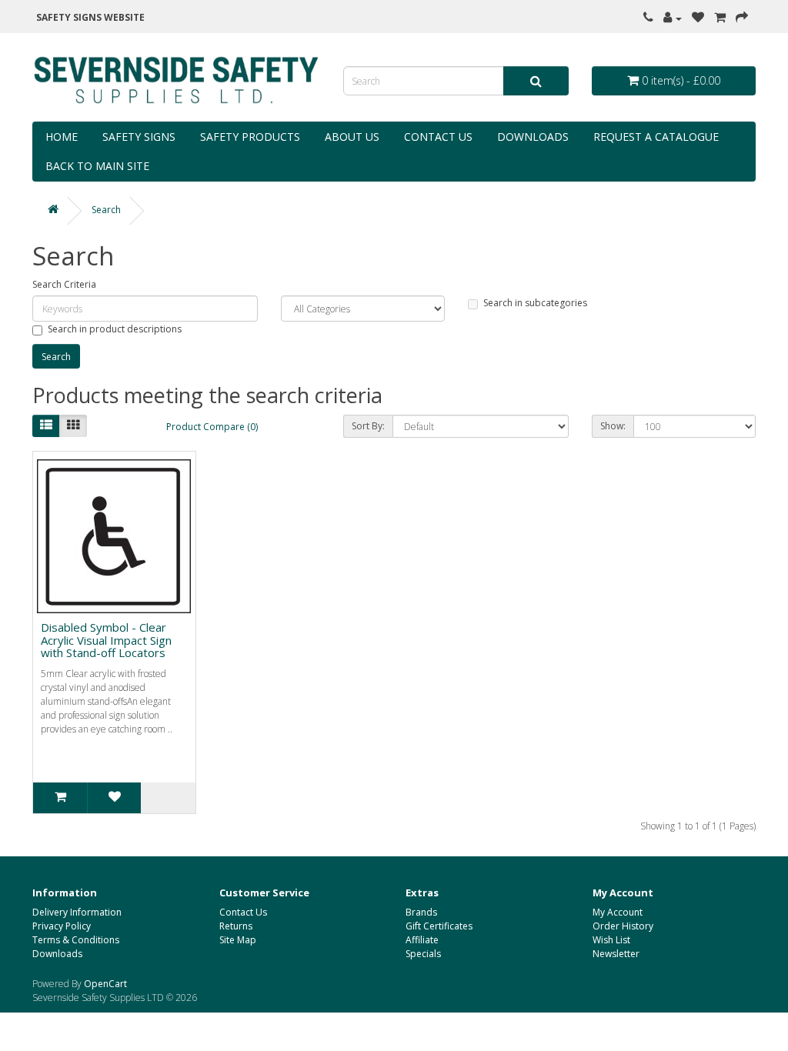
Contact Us (438, 136)
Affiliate (422, 939)
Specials (423, 953)
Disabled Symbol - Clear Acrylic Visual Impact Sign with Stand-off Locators (106, 639)
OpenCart (105, 983)
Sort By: (368, 425)
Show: (613, 425)
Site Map (237, 939)
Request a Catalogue (656, 136)
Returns (235, 926)
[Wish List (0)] (698, 18)
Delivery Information (77, 912)
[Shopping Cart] (720, 18)
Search (106, 209)
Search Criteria (64, 284)
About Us (352, 136)
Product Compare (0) (212, 426)
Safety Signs (138, 136)
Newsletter (616, 953)
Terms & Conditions (75, 939)
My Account (618, 912)
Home (61, 136)
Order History (623, 926)
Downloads (533, 136)
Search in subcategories (535, 302)
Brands (421, 912)
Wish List (611, 939)
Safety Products (250, 136)
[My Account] (672, 18)
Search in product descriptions (115, 328)
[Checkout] (742, 18)
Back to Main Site (97, 165)
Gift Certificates (439, 926)
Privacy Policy (61, 926)
